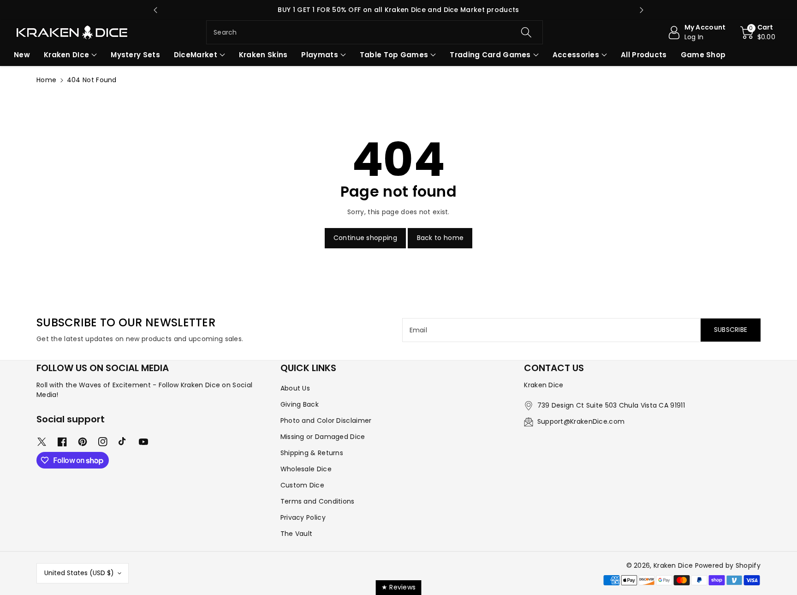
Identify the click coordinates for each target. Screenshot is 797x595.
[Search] (526, 32)
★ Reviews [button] (398, 587)
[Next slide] (641, 10)
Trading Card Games (490, 55)
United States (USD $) (79, 572)
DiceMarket (195, 55)
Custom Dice (302, 485)
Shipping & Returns (311, 452)
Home (46, 79)
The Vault (296, 533)
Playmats (319, 55)
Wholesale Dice (306, 469)
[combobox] (374, 32)
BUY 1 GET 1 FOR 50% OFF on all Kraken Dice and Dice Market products (398, 9)
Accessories (576, 55)
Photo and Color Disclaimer (326, 420)
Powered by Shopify (728, 565)
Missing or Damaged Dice (322, 436)
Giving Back (299, 404)
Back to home (440, 237)
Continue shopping (365, 237)
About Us (295, 388)
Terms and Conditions (317, 501)
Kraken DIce (66, 55)
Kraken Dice (673, 565)
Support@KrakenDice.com (581, 421)
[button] (758, 32)
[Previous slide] (155, 10)
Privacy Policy (303, 517)
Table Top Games (394, 55)
